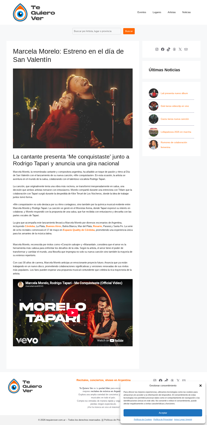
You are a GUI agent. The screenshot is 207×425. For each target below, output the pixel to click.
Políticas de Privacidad (115, 420)
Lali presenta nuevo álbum (174, 93)
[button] (200, 385)
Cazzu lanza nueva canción (175, 119)
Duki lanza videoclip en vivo (175, 106)
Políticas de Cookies (143, 419)
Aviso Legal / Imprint (183, 419)
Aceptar (163, 412)
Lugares (157, 12)
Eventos (141, 12)
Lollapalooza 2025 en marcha (176, 132)
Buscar (129, 31)
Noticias (186, 12)
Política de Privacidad (163, 419)
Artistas (172, 12)
